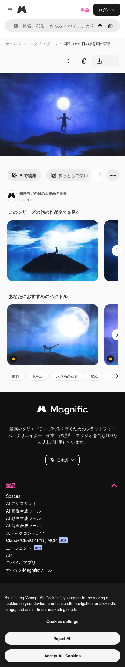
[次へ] (100, 175)
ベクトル (50, 43)
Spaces (13, 496)
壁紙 (94, 376)
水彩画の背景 (67, 376)
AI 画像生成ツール (23, 511)
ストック (30, 43)
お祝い (37, 376)
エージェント (23, 548)
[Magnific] (62, 410)
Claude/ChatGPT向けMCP (36, 540)
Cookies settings (62, 621)
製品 (11, 485)
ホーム (11, 43)
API (9, 555)
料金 (85, 10)
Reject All (62, 638)
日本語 (62, 459)
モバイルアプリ (21, 562)
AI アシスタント (21, 503)
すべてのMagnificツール (29, 570)
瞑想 (16, 376)
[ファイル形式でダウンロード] (113, 61)
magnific (26, 199)
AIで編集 (27, 175)
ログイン (106, 10)
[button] (62, 460)
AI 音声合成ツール (23, 525)
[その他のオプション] (68, 61)
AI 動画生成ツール (23, 518)
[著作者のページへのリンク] (11, 196)
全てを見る (69, 212)
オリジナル (41, 81)
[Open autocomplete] (13, 26)
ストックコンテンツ (25, 533)
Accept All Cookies (62, 656)
